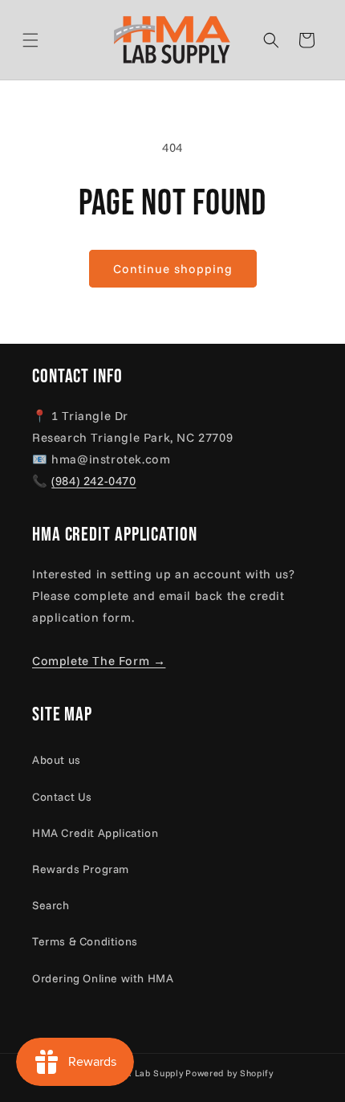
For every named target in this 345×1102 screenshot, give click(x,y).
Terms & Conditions (85, 941)
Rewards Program (80, 869)
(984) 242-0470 (93, 480)
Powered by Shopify (229, 1073)
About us (56, 760)
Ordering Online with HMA (102, 978)
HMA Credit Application (95, 833)
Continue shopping (173, 268)
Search (51, 905)
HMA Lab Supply (147, 1073)
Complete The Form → (98, 660)
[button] (49, 40)
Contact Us (62, 797)
